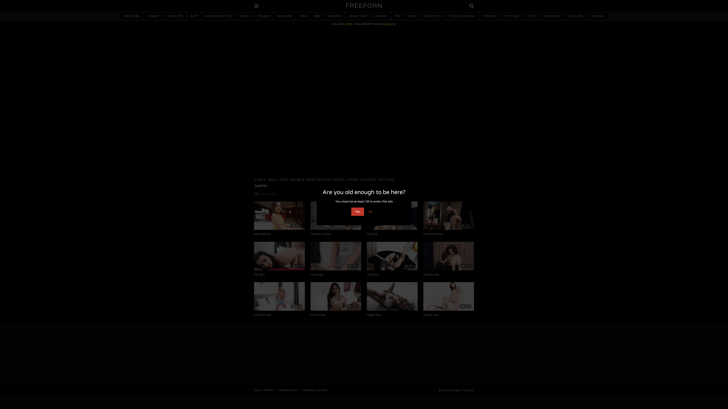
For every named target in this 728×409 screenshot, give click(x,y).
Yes (357, 212)
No (371, 212)
